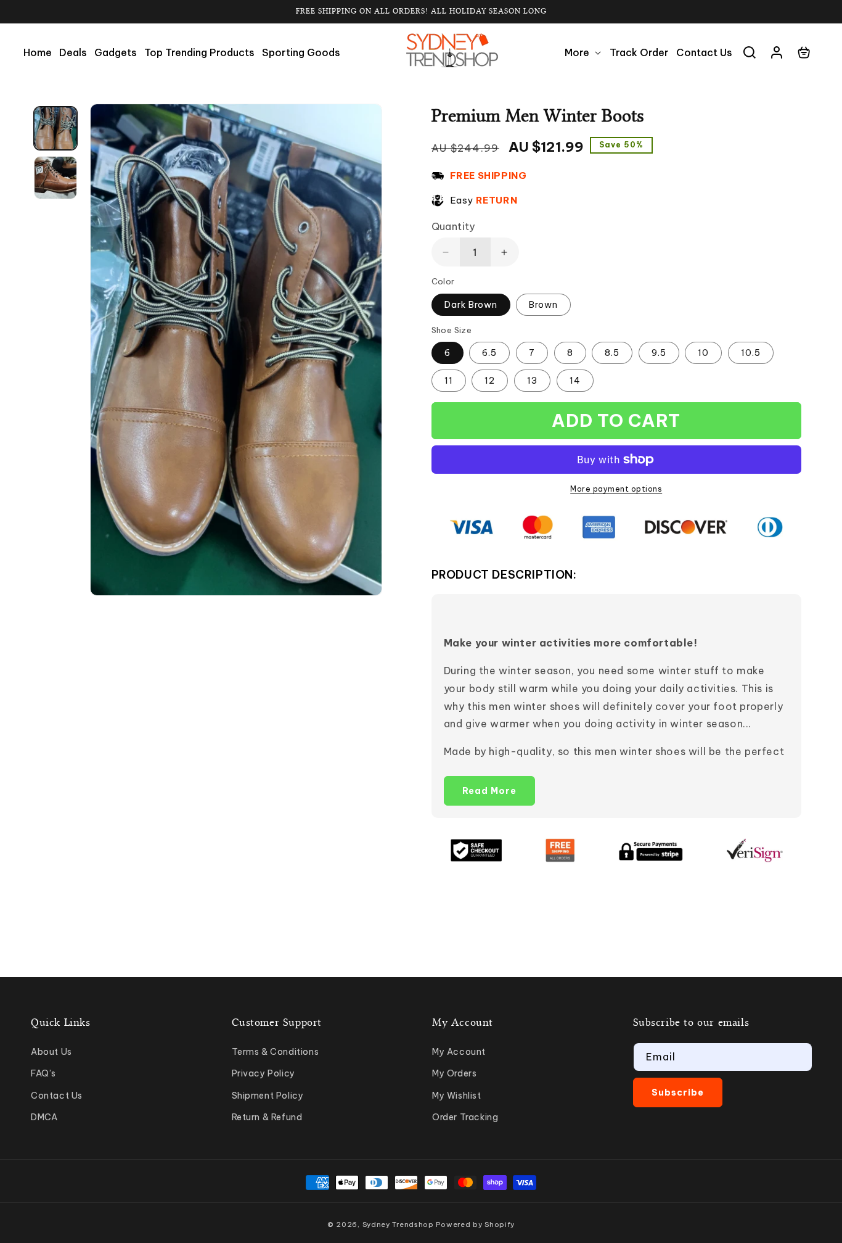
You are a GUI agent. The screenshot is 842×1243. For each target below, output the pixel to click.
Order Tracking (465, 1117)
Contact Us (57, 1095)
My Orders (454, 1073)
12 (489, 380)
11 (448, 380)
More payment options (616, 488)
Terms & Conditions (275, 1051)
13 (532, 380)
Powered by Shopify (475, 1224)
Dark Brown (470, 304)
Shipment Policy (268, 1095)
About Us (51, 1051)
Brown (543, 304)
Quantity (453, 226)
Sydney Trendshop (398, 1224)
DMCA (44, 1117)
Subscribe (678, 1092)
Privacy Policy (263, 1073)
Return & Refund (267, 1117)
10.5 (751, 352)
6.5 (489, 352)
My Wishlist (456, 1095)
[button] (583, 52)
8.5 (612, 352)
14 (575, 380)
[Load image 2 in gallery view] (55, 177)
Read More (489, 790)
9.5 (659, 352)
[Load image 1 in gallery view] (55, 128)
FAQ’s (43, 1073)
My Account (459, 1051)
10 (703, 352)
